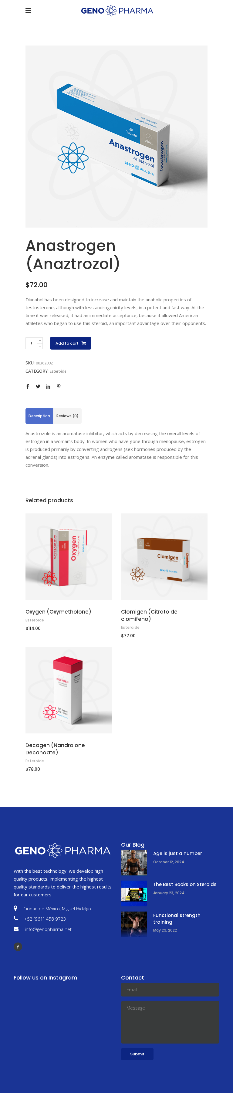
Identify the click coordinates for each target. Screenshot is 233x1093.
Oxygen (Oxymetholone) (58, 611)
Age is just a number (177, 853)
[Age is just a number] (134, 862)
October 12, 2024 (168, 862)
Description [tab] (39, 415)
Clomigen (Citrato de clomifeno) (149, 615)
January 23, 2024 (168, 892)
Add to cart (67, 343)
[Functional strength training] (134, 924)
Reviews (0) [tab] (67, 415)
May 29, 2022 (165, 930)
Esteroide (58, 371)
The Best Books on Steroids (185, 884)
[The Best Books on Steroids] (134, 893)
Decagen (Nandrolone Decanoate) (55, 749)
